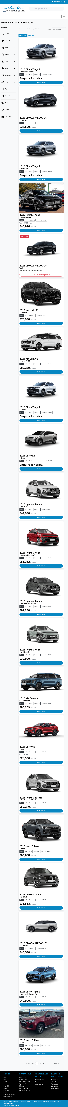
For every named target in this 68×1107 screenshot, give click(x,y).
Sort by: (49, 29)
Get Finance (41, 82)
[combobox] (46, 9)
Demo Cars (23, 1079)
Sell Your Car (23, 1088)
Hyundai (6, 1086)
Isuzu (5, 1088)
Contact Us (54, 1080)
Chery (5, 1082)
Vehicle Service (40, 1080)
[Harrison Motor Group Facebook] (62, 2)
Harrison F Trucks (9, 1094)
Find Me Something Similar (41, 275)
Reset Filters (22, 35)
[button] (63, 16)
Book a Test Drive (24, 1090)
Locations (57, 1)
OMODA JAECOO (9, 1096)
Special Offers (23, 1084)
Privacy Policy (55, 1088)
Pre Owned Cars (24, 1082)
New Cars (22, 1077)
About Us (54, 1082)
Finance (22, 1086)
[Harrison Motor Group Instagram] (64, 2)
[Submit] (31, 9)
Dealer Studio (15, 1105)
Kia (4, 1077)
